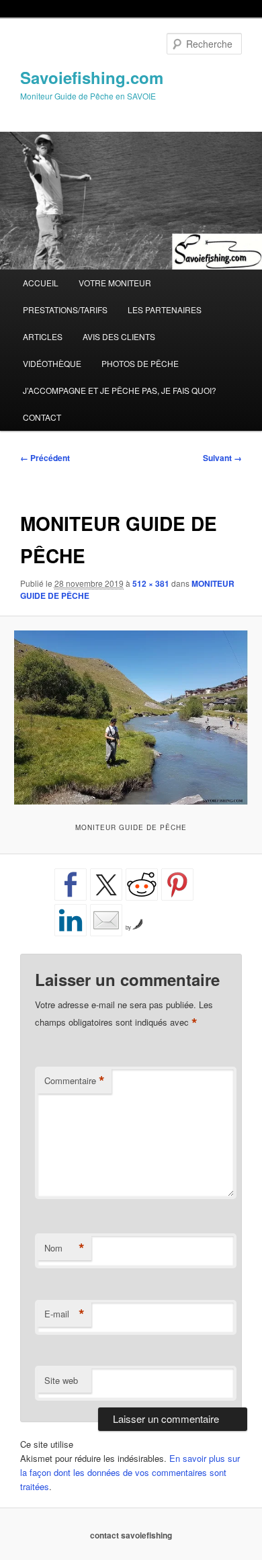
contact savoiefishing (131, 1535)
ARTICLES (42, 336)
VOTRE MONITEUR (115, 282)
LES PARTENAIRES (165, 309)
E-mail (64, 1314)
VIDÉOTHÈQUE (52, 363)
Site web (61, 1380)
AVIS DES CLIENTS (119, 336)
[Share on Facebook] (70, 884)
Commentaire (74, 1081)
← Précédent (45, 458)
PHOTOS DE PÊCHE (140, 363)
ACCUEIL (40, 282)
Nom (64, 1248)
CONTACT (42, 417)
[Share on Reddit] (142, 884)
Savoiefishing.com (91, 77)
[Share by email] (106, 920)
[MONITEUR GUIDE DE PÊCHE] (130, 717)
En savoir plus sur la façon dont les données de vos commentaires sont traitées (130, 1472)
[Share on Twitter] (106, 884)
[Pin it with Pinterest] (177, 884)
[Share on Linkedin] (70, 920)
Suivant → (222, 458)
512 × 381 (150, 583)
